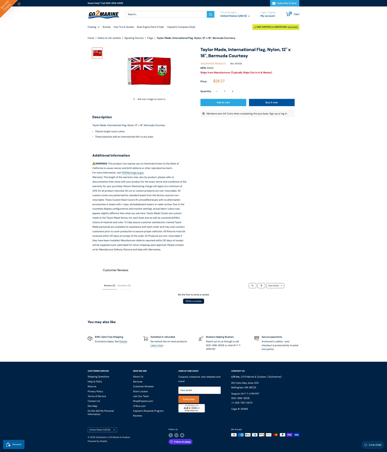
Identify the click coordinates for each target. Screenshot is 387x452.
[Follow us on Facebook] (171, 435)
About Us (138, 376)
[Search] (210, 14)
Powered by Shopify (97, 441)
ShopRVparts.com (143, 401)
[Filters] (261, 285)
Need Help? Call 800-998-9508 (105, 3)
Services (137, 381)
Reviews (137, 415)
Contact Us (94, 401)
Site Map (92, 406)
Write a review (194, 301)
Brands (107, 27)
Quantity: (205, 91)
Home (91, 38)
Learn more (157, 345)
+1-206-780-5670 (241, 402)
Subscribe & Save (287, 3)
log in (284, 113)
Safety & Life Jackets (109, 38)
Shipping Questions (98, 376)
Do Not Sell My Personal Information (101, 412)
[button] (9, 9)
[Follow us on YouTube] (182, 435)
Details (123, 341)
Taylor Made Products (213, 63)
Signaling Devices (134, 38)
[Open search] (252, 285)
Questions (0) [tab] (124, 285)
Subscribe (189, 399)
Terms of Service (97, 396)
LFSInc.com (139, 406)
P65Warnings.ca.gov (133, 172)
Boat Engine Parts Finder (150, 27)
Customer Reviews (143, 386)
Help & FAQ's (95, 381)
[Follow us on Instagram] (176, 435)
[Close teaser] (19, 3)
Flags (150, 38)
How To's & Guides (124, 27)
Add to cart (223, 102)
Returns (92, 386)
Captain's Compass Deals (181, 27)
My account (267, 16)
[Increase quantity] (232, 91)
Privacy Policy (95, 391)
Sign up (273, 113)
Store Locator (140, 391)
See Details (293, 27)
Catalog (92, 27)
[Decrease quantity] (216, 91)
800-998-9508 (240, 398)
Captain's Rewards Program (148, 410)
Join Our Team (141, 396)
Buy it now (272, 102)
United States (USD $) (99, 429)
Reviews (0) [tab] (109, 285)
